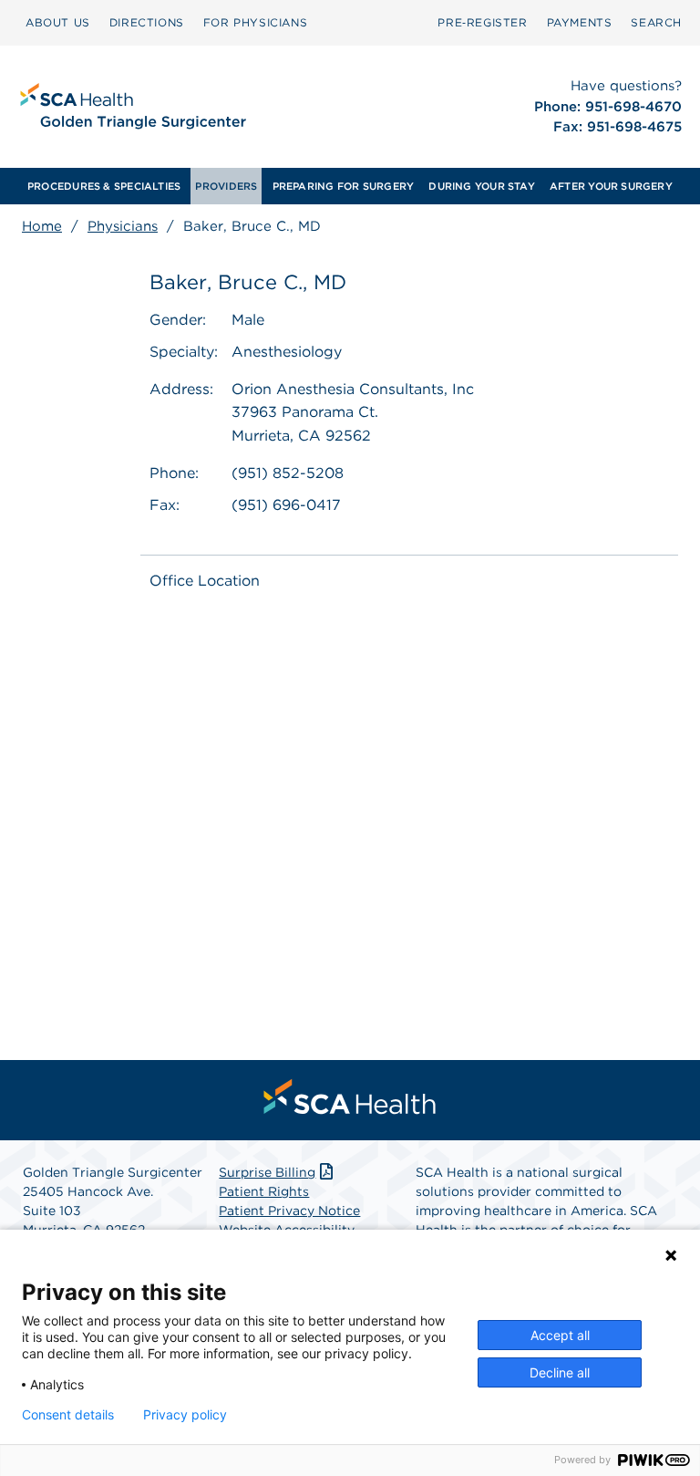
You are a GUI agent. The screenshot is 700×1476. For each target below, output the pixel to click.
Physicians (123, 226)
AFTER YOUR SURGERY (611, 186)
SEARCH (656, 22)
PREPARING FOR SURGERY (344, 186)
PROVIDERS (226, 186)
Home (42, 226)
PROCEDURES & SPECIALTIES (103, 186)
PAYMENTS (579, 22)
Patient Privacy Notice (289, 1210)
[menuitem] (58, 23)
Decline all (560, 1372)
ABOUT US (58, 22)
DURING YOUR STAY (481, 186)
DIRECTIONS (146, 22)
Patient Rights (264, 1191)
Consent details (68, 1415)
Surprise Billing (267, 1172)
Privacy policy (185, 1415)
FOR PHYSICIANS (255, 22)
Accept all (560, 1335)
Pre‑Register (482, 22)
